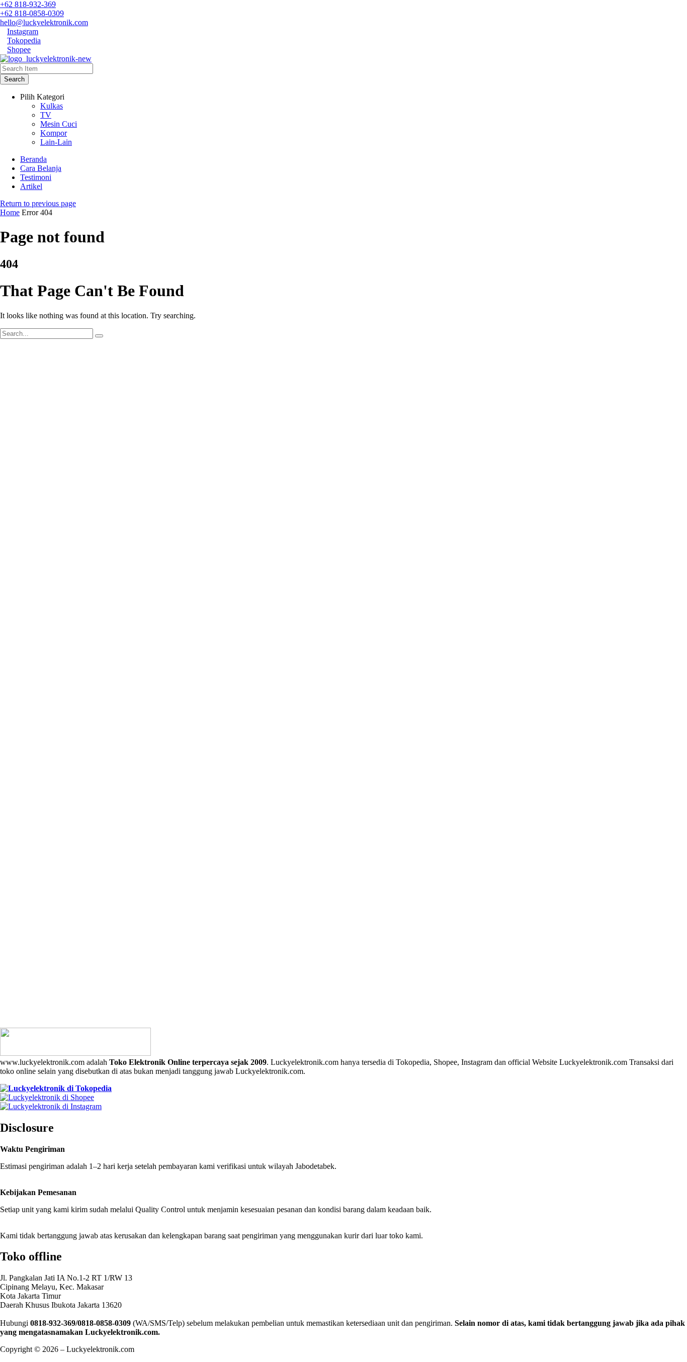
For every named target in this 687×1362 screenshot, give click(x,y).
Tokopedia (24, 40)
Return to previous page (38, 203)
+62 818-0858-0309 (32, 13)
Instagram (22, 31)
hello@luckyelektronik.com (44, 22)
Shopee (19, 49)
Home (10, 212)
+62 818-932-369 (28, 4)
